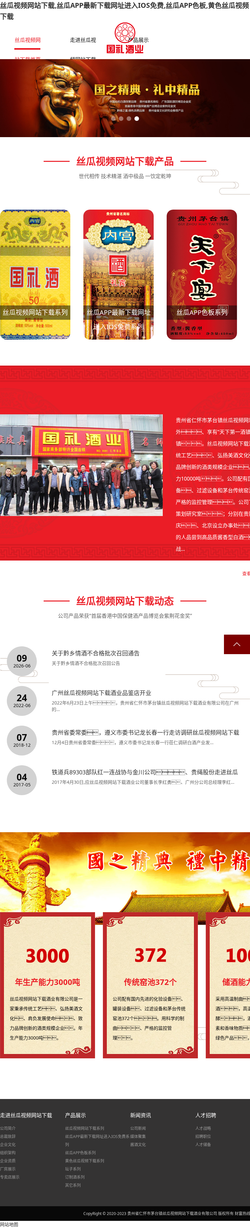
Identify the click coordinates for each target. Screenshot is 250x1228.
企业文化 (8, 1144)
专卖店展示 (10, 1177)
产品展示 (75, 1115)
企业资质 (8, 1161)
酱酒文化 (138, 1144)
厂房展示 (8, 1169)
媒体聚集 (138, 1136)
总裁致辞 (8, 1136)
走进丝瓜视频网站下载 (26, 1115)
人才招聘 (205, 1115)
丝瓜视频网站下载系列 (84, 1128)
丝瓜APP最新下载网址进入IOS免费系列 (97, 1140)
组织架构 (8, 1153)
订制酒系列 (75, 1177)
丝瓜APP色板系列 (80, 1153)
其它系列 (73, 1185)
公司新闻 (138, 1128)
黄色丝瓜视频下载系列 (84, 1161)
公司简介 (8, 1128)
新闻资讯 (140, 1115)
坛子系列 (73, 1169)
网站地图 (9, 1224)
